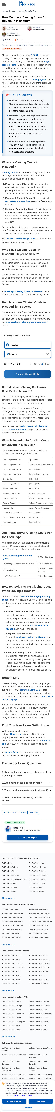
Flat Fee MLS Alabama (10, 867)
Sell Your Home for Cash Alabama (11, 1049)
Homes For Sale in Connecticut (13, 968)
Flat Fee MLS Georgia (37, 883)
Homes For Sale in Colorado (39, 964)
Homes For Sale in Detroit (11, 1018)
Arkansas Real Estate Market (39, 913)
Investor (12, 11)
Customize (27, 1108)
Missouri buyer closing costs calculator (27, 322)
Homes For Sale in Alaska (38, 956)
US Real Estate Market (10, 909)
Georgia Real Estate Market (12, 929)
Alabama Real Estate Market (12, 913)
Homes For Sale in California (12, 964)
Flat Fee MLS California (37, 871)
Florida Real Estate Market (38, 925)
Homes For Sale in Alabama (12, 956)
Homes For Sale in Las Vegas (39, 1018)
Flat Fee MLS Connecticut (38, 875)
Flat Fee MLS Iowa (35, 887)
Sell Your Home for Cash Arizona (14, 1055)
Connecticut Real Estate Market (40, 921)
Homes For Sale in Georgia (39, 972)
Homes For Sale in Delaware (39, 968)
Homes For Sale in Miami (38, 1010)
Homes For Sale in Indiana (38, 980)
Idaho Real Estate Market (38, 933)
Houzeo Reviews (13, 752)
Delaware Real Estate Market (12, 925)
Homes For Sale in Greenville (39, 1006)
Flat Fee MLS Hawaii (9, 887)
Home (4, 11)
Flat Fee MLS (7, 863)
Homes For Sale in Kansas (38, 984)
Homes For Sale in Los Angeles (13, 1022)
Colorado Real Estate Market (12, 921)
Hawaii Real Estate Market (38, 929)
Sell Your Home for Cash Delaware (38, 1069)
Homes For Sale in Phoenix (12, 1002)
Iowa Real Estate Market (11, 933)
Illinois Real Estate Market (11, 937)
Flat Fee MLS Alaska (36, 863)
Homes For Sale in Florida (11, 972)
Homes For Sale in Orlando (39, 1022)
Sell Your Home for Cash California (11, 1062)
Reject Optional (14, 1101)
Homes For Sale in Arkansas (39, 960)
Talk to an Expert (29, 837)
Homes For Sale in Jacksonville (40, 1014)
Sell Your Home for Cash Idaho (40, 1079)
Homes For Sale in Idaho (38, 976)
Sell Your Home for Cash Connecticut (11, 1069)
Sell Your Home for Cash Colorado (38, 1062)
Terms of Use (13, 1095)
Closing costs (9, 172)
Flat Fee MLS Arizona (9, 871)
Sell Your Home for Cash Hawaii (13, 1079)
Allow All (41, 1101)
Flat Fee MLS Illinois (36, 891)
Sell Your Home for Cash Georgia (41, 1075)
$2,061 (34, 55)
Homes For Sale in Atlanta (11, 1010)
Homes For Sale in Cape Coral (13, 1014)
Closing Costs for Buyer (28, 11)
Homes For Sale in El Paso (38, 1026)
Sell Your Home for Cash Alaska (40, 1048)
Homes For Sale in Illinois (11, 980)
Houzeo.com (17, 734)
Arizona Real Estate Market (12, 917)
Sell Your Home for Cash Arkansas (38, 1056)
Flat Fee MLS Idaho (9, 891)
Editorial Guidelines (44, 45)
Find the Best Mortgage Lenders (22, 239)
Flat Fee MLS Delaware (37, 879)
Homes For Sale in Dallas (38, 1030)
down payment (39, 80)
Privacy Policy (27, 1095)
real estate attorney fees (17, 201)
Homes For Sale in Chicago (12, 1006)
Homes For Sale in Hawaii (11, 976)
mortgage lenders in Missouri (31, 637)
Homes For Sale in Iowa (10, 984)
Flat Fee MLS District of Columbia (14, 879)
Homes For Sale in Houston (39, 1002)
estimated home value (30, 690)
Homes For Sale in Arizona (11, 960)
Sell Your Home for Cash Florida (13, 1075)
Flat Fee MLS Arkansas (37, 867)
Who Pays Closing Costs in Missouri (23, 291)
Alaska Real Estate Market (38, 909)
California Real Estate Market (39, 917)
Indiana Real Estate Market (38, 937)
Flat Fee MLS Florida (9, 883)
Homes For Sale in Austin (11, 1026)
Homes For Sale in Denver (11, 1030)
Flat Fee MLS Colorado (10, 875)
